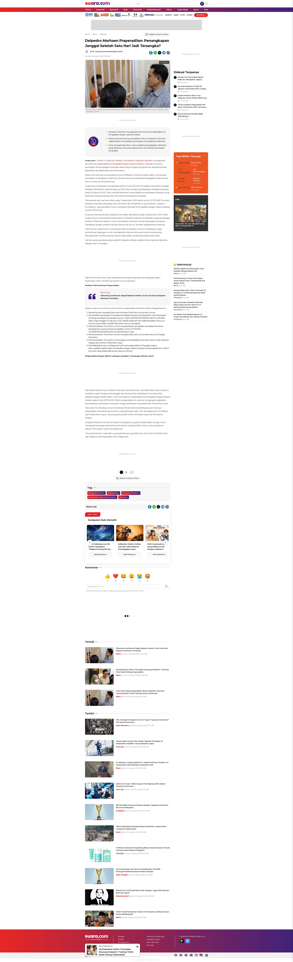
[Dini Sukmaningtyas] (184, 172)
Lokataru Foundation (124, 160)
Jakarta (168, 15)
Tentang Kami (123, 942)
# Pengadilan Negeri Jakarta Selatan (102, 497)
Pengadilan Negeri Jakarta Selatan (128, 164)
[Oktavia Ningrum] (184, 180)
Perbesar (165, 62)
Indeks (207, 9)
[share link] (168, 53)
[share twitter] (159, 53)
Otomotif (137, 9)
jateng (189, 15)
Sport (196, 9)
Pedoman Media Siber (155, 937)
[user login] (202, 4)
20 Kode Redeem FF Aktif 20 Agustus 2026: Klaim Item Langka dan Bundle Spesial (192, 88)
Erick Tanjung (96, 51)
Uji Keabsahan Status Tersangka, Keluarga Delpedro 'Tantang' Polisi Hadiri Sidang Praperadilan (116, 952)
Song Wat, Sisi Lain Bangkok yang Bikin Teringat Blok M (189, 225)
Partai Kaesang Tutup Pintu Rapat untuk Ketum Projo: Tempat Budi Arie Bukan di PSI (189, 280)
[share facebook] (151, 53)
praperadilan (103, 164)
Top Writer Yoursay (188, 156)
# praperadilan (113, 493)
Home (88, 9)
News (95, 34)
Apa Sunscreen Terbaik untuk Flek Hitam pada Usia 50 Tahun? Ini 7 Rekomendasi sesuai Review (188, 304)
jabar (176, 15)
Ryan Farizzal (196, 187)
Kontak (121, 939)
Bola (125, 9)
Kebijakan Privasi (153, 939)
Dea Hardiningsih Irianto (113, 51)
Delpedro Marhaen (144, 160)
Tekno (169, 9)
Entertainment (154, 9)
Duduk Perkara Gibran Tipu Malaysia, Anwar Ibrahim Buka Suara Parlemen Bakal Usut (193, 97)
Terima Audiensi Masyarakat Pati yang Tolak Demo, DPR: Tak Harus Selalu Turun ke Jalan (192, 107)
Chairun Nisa (196, 163)
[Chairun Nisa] (182, 164)
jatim (182, 15)
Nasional (100, 9)
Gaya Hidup (182, 9)
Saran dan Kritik (153, 942)
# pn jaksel (124, 497)
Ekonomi (114, 9)
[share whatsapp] (155, 53)
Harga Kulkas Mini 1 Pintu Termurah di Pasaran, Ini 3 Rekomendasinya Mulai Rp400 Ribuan (190, 292)
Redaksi (121, 937)
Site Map (150, 945)
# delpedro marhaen (96, 493)
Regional (200, 15)
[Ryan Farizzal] (183, 188)
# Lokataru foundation (131, 493)
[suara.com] (97, 4)
